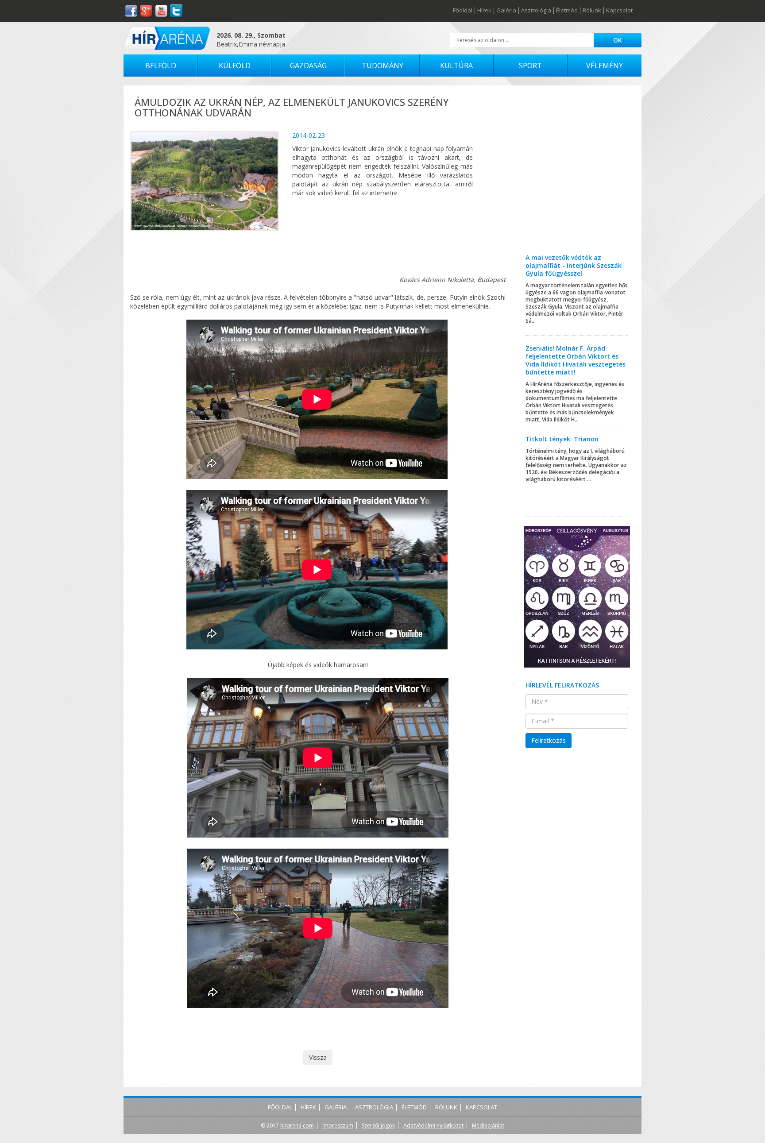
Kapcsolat (619, 10)
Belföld (160, 65)
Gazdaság (308, 65)
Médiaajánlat (488, 1125)
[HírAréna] (167, 38)
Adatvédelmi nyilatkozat (433, 1125)
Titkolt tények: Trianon (562, 439)
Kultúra (456, 65)
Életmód (567, 10)
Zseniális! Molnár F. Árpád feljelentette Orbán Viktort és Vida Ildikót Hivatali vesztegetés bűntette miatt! (575, 360)
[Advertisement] (577, 176)
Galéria (506, 10)
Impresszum (337, 1125)
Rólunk (592, 10)
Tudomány (382, 65)
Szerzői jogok (378, 1125)
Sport (530, 65)
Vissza (318, 1057)
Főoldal (462, 10)
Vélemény (604, 65)
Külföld (235, 65)
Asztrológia (536, 10)
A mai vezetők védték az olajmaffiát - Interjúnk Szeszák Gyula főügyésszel (573, 265)
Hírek (484, 10)
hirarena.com (297, 1125)
